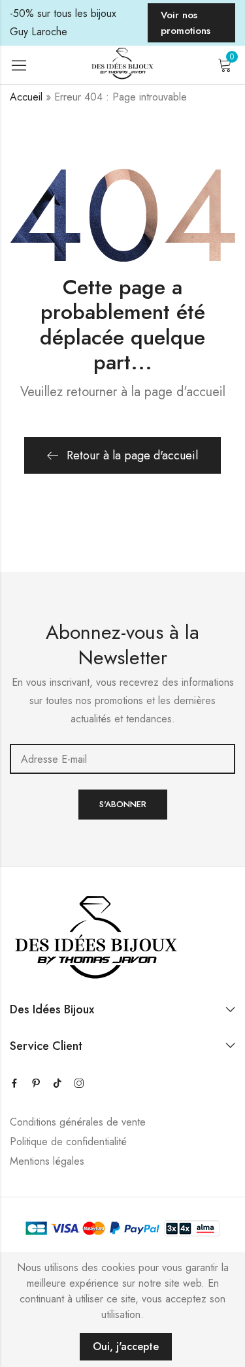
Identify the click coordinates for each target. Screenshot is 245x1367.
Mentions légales (47, 1161)
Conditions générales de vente (78, 1121)
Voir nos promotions (185, 23)
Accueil (26, 96)
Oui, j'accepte (126, 1346)
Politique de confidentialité (68, 1141)
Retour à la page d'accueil (132, 455)
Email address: (122, 759)
